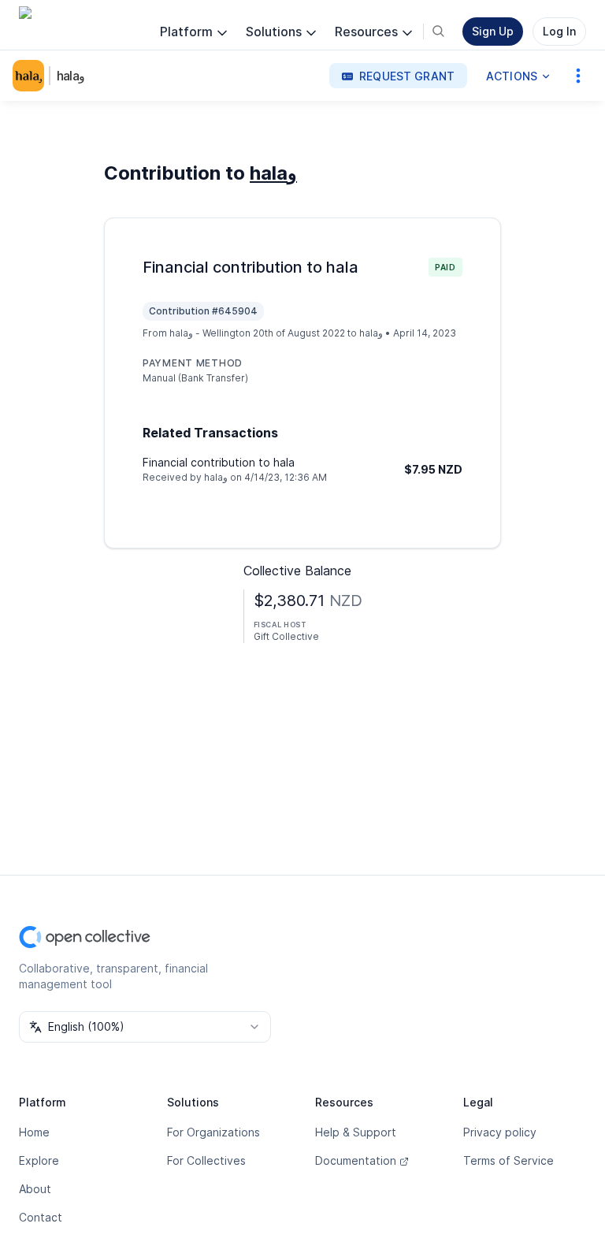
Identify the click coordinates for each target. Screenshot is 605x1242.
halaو (71, 76)
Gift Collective (286, 636)
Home (34, 1132)
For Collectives (206, 1160)
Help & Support (355, 1132)
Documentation (355, 1160)
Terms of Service (508, 1160)
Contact (40, 1217)
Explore (39, 1160)
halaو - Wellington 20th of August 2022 (257, 333)
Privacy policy (499, 1132)
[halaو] (31, 75)
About (35, 1189)
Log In (559, 31)
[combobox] (145, 1027)
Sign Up (493, 31)
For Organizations (213, 1132)
